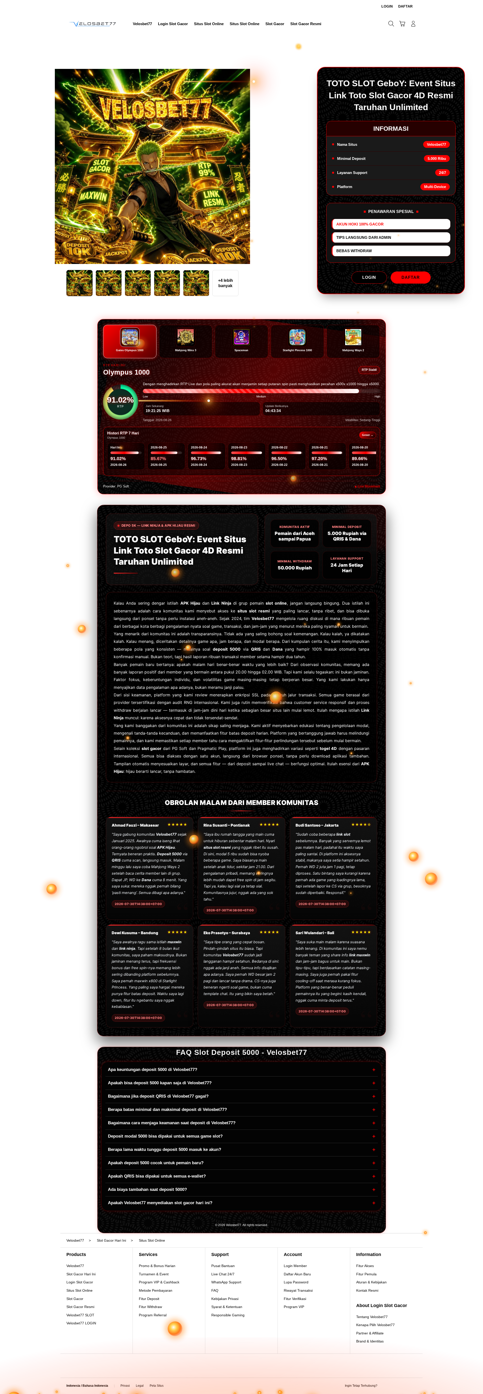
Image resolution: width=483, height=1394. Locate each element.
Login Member (295, 1266)
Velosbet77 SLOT (80, 1315)
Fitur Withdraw (150, 1307)
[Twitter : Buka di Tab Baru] (394, 1386)
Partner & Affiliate (370, 1333)
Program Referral (153, 1315)
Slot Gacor (74, 1299)
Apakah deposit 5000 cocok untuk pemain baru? (241, 1163)
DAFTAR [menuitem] (405, 6)
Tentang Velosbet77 (372, 1317)
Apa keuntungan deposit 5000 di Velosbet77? (241, 1069)
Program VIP (294, 1307)
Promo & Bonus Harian (157, 1266)
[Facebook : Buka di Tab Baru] (384, 1386)
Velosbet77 (75, 1266)
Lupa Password (296, 1282)
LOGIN (369, 277)
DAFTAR (410, 277)
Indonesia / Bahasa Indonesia (87, 1385)
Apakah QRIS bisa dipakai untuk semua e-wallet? (241, 1176)
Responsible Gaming (228, 1315)
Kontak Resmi (367, 1290)
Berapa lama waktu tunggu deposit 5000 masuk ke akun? (241, 1149)
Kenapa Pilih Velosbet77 (375, 1325)
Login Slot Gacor (79, 1282)
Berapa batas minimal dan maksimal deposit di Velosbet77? (241, 1109)
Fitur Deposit (149, 1299)
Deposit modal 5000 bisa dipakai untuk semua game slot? (241, 1136)
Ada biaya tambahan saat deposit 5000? (241, 1189)
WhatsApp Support (226, 1282)
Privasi (125, 1385)
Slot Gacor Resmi (80, 1307)
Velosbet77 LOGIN (81, 1323)
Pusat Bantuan (223, 1266)
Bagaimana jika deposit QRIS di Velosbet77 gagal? (241, 1096)
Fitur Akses (365, 1266)
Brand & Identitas (370, 1341)
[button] (402, 23)
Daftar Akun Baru (297, 1274)
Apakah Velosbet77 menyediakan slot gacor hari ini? (241, 1203)
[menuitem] (142, 24)
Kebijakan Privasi (224, 1299)
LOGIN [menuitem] (387, 6)
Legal (140, 1385)
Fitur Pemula (366, 1274)
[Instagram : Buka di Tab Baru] (404, 1386)
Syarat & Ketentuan (226, 1307)
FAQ (214, 1290)
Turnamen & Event (154, 1274)
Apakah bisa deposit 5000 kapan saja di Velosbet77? (241, 1083)
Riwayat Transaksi (298, 1290)
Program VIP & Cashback (159, 1282)
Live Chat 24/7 (222, 1274)
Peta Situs (157, 1385)
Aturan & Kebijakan (371, 1282)
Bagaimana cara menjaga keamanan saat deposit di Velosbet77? (241, 1123)
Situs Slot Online (79, 1290)
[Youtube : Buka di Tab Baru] (414, 1386)
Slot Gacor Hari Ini (81, 1274)
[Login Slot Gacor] (93, 23)
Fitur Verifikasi (295, 1299)
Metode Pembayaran (155, 1290)
